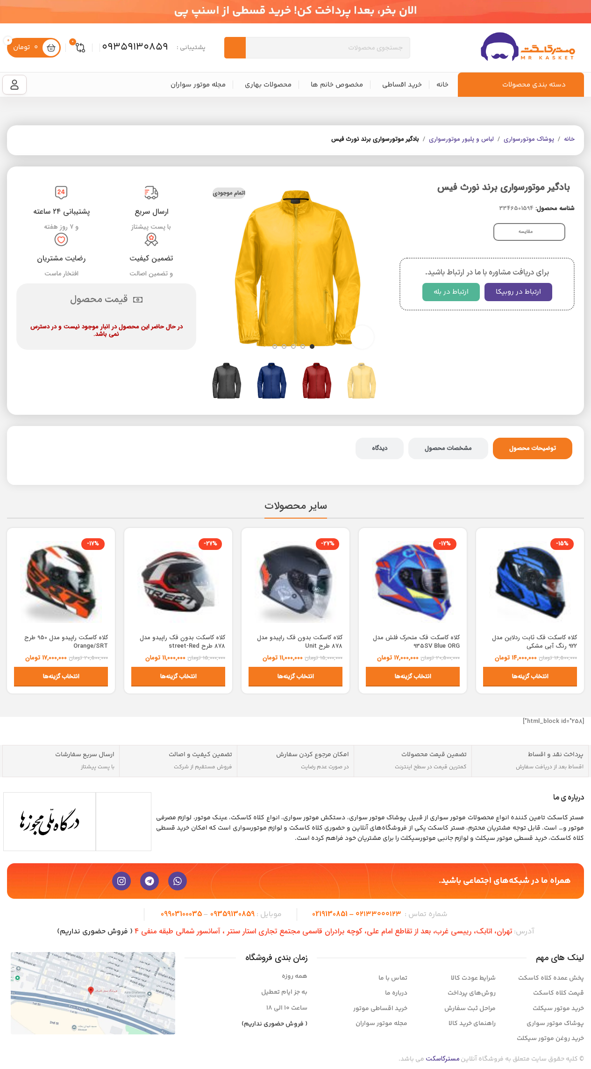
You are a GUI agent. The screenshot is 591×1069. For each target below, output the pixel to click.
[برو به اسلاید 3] (293, 346)
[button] (369, 380)
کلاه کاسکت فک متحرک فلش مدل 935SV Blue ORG (416, 642)
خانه (569, 139)
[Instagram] (121, 881)
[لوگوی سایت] (528, 47)
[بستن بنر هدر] (11, 11)
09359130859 (232, 914)
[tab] (532, 448)
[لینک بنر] (295, 11)
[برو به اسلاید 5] (274, 346)
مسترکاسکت (442, 1059)
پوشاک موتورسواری (529, 139)
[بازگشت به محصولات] (33, 140)
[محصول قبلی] (44, 140)
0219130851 (330, 914)
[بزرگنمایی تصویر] (362, 337)
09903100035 (181, 914)
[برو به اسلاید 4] (284, 346)
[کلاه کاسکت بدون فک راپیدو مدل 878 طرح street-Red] (178, 582)
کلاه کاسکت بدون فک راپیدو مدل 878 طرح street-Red (182, 642)
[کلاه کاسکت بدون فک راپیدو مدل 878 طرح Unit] (295, 582)
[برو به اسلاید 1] (312, 346)
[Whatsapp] (177, 881)
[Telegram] (149, 881)
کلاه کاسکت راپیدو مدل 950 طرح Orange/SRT (66, 642)
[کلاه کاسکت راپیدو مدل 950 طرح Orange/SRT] (61, 582)
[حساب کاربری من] (14, 84)
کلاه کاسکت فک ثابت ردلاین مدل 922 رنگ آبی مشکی (534, 642)
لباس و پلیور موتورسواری (461, 139)
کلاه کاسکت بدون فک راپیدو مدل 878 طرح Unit (299, 642)
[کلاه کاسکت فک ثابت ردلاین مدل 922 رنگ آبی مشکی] (530, 582)
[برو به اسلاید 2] (302, 346)
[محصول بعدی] (22, 140)
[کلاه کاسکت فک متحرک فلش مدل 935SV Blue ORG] (413, 582)
